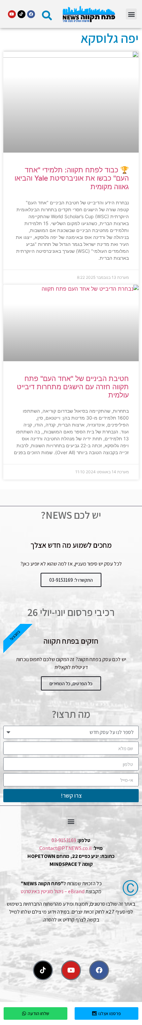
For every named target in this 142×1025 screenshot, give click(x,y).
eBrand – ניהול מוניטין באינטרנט (53, 891)
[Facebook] (31, 14)
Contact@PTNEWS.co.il (65, 848)
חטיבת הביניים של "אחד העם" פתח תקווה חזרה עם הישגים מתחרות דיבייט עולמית (73, 386)
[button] (131, 14)
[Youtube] (12, 14)
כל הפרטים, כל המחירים (71, 683)
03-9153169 (64, 840)
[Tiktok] (21, 14)
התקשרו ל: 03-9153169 (71, 580)
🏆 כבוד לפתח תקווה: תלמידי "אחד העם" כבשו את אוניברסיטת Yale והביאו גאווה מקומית (72, 178)
